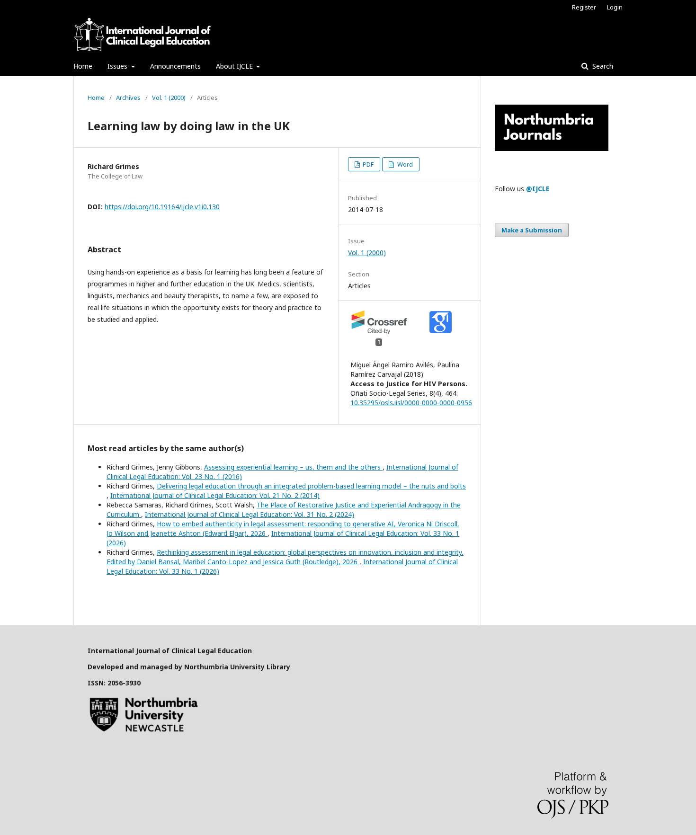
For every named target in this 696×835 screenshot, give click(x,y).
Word (404, 164)
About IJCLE (235, 66)
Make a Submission (531, 230)
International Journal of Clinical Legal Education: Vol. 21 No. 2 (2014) (215, 495)
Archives (128, 97)
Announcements (175, 66)
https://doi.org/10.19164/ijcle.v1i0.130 (162, 206)
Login (615, 7)
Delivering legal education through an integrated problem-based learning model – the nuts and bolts (311, 485)
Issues (118, 66)
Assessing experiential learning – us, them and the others (293, 466)
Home (82, 66)
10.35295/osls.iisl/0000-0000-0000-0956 (411, 402)
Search (601, 66)
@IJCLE (538, 188)
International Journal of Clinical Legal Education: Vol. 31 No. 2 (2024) (249, 514)
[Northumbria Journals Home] (551, 148)
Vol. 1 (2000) (169, 97)
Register (584, 7)
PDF (367, 164)
